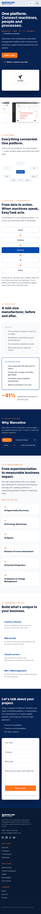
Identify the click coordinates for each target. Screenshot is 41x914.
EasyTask (5, 847)
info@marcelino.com (14, 833)
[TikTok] (10, 838)
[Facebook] (3, 838)
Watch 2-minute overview (17, 62)
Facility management (9, 871)
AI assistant (5, 851)
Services (5, 894)
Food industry (6, 881)
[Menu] (37, 3)
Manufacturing (7, 867)
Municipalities (6, 877)
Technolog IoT (7, 854)
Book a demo (9, 55)
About (4, 891)
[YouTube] (14, 838)
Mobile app (6, 857)
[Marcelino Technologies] (8, 3)
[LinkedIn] (6, 838)
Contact (4, 898)
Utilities (4, 874)
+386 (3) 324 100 (12, 830)
